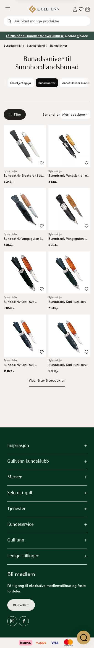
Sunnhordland (36, 45)
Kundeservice (20, 524)
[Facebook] (24, 621)
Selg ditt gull (19, 492)
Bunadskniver (58, 45)
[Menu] (10, 9)
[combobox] (47, 21)
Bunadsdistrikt (12, 45)
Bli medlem (21, 605)
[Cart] (87, 9)
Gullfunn (15, 540)
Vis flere (47, 398)
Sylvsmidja (10, 171)
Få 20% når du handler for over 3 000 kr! (35, 35)
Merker (14, 477)
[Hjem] (44, 9)
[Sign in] (75, 9)
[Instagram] (12, 621)
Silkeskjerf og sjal (20, 83)
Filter (17, 114)
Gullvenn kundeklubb (28, 461)
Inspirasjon (18, 445)
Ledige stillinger (23, 555)
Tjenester (16, 508)
